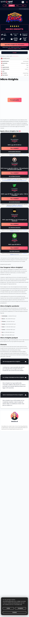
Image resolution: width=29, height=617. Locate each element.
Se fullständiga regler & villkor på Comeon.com (14, 206)
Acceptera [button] (20, 608)
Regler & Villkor (17, 154)
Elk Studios (25, 61)
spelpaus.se (10, 48)
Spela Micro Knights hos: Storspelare (14, 44)
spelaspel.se (2, 56)
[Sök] (23, 2)
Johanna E (14, 421)
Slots (11, 56)
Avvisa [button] (8, 608)
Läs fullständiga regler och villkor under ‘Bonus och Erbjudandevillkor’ (14, 180)
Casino (7, 56)
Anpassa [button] (14, 612)
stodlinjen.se (23, 47)
